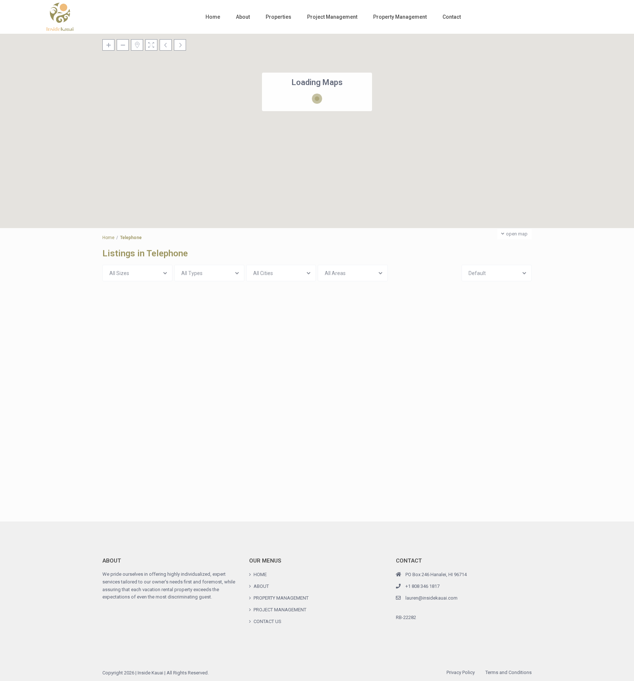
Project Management (332, 17)
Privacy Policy (461, 672)
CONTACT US (267, 621)
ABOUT (261, 586)
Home (212, 17)
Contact (451, 17)
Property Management (400, 17)
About (243, 17)
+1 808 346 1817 (422, 586)
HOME (260, 574)
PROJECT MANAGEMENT (280, 609)
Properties (278, 17)
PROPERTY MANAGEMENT (281, 598)
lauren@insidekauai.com (431, 598)
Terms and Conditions (508, 672)
